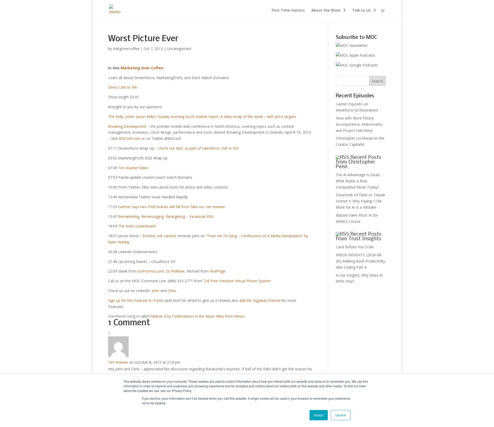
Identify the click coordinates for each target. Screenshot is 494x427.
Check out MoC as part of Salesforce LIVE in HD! (198, 148)
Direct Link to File (122, 87)
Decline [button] (340, 415)
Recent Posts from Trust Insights (358, 237)
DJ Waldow (175, 271)
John (155, 290)
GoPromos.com (151, 271)
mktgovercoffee (126, 48)
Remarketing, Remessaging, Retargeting (151, 216)
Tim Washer (118, 362)
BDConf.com (129, 138)
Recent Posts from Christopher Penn (358, 162)
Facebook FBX (201, 216)
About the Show (325, 10)
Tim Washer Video (133, 167)
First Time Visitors (288, 10)
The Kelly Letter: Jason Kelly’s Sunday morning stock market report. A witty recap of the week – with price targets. (202, 116)
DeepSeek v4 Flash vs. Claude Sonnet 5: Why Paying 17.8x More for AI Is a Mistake (360, 201)
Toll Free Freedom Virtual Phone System (237, 280)
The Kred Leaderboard (137, 226)
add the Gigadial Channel (259, 300)
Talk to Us (361, 10)
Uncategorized (179, 48)
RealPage (217, 271)
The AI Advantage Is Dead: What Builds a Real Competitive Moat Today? (358, 181)
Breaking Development (127, 126)
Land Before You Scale (355, 246)
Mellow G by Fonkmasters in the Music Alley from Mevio (197, 316)
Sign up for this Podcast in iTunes (136, 300)
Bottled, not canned (159, 235)
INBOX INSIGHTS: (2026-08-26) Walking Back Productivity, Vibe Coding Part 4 (361, 261)
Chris (171, 290)
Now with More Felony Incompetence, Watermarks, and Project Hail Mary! (359, 124)
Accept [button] (318, 415)
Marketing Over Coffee (142, 67)
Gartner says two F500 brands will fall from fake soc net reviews (171, 206)
